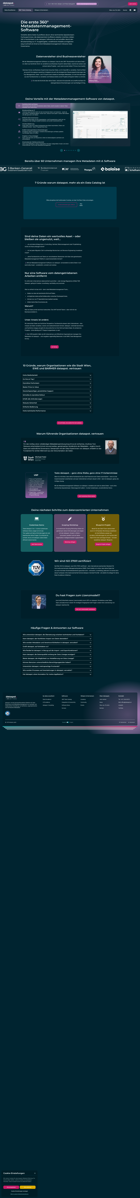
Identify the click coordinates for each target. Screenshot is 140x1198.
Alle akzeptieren (11, 1187)
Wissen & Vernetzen (41, 10)
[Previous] (61, 150)
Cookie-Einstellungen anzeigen (19, 1191)
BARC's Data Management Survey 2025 (86, 3)
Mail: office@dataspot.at (124, 702)
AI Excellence (46, 702)
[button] (43, 106)
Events (125, 10)
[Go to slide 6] (73, 150)
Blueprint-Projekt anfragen (103, 544)
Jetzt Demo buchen (37, 544)
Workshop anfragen (70, 542)
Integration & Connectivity (69, 702)
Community (84, 702)
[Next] (78, 150)
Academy (83, 699)
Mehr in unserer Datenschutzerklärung (19, 1194)
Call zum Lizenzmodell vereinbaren (85, 609)
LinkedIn (120, 705)
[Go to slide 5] (71, 150)
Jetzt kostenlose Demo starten (87, 496)
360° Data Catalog (25, 10)
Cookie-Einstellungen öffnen (66, 204)
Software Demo (66, 705)
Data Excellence (10, 10)
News (101, 702)
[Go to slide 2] (66, 150)
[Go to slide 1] (64, 150)
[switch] (68, 722)
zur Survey (54, 347)
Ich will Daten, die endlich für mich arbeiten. (70, 423)
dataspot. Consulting (48, 705)
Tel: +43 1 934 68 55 (124, 699)
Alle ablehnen (27, 1187)
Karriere (102, 708)
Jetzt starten (132, 4)
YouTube (120, 708)
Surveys (64, 708)
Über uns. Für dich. (114, 10)
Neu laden (81, 204)
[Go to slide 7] (75, 150)
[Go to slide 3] (68, 150)
